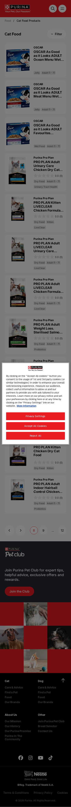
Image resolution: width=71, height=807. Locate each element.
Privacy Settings (35, 416)
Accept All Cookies (35, 426)
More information (26, 406)
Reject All (35, 435)
